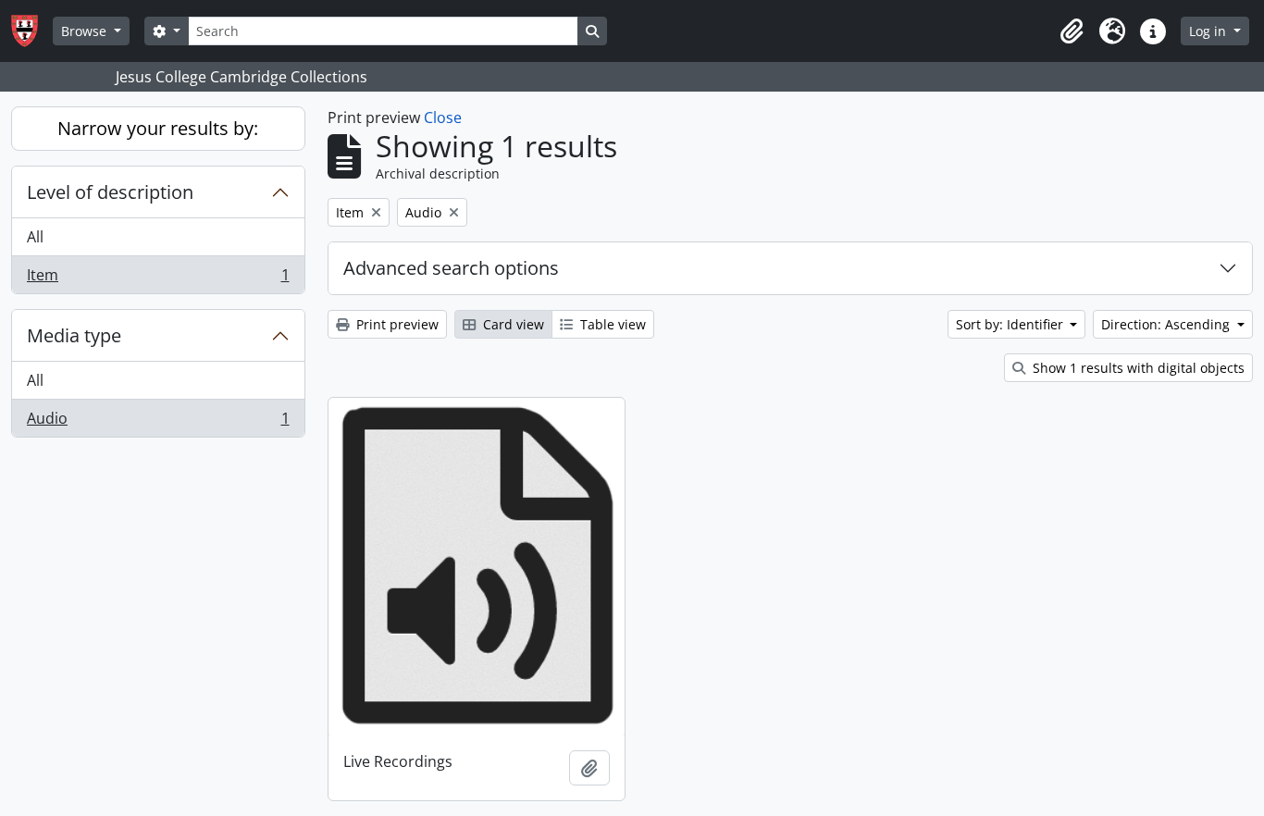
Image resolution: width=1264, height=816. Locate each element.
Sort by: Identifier (1011, 324)
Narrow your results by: (157, 128)
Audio (158, 422)
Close (443, 117)
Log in (1209, 31)
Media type (74, 335)
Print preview (396, 324)
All (35, 237)
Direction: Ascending (1167, 324)
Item (158, 279)
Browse (85, 31)
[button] (1071, 31)
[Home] (32, 31)
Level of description (110, 191)
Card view (511, 324)
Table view (611, 324)
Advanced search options (451, 267)
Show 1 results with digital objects (1137, 368)
